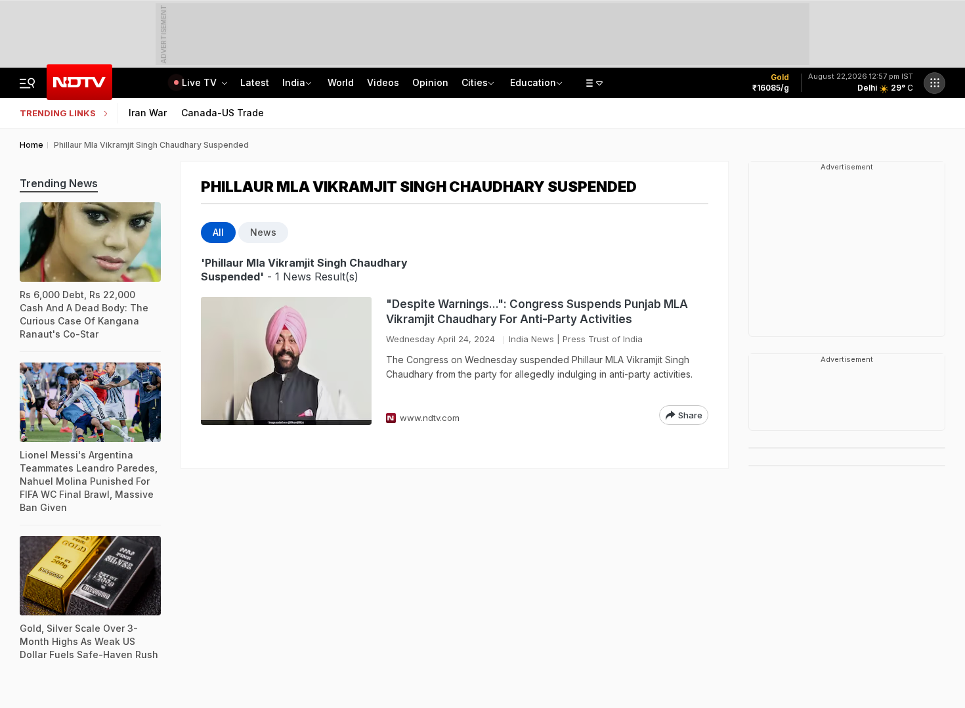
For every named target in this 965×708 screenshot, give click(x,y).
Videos (383, 82)
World (341, 82)
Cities (474, 82)
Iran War (148, 112)
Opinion (430, 82)
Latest (254, 82)
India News (531, 339)
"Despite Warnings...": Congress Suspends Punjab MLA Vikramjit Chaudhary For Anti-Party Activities (537, 312)
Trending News (59, 183)
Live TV (200, 82)
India (293, 82)
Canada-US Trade (222, 112)
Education (533, 82)
